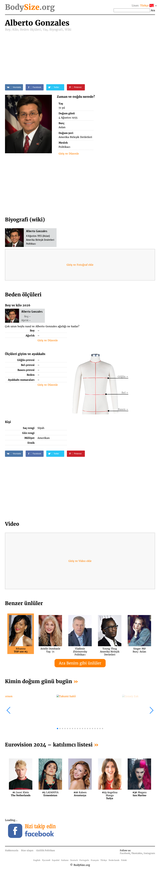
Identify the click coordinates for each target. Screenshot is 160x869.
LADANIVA (50, 794)
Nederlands (114, 860)
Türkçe (103, 860)
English (36, 860)
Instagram (149, 853)
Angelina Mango (109, 794)
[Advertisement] (80, 55)
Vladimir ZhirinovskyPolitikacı (80, 650)
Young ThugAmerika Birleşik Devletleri (109, 650)
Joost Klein (20, 794)
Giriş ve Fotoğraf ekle (80, 264)
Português (84, 860)
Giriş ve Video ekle (80, 560)
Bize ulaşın (27, 850)
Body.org (30, 7)
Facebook (125, 853)
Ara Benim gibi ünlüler (80, 663)
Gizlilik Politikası (45, 850)
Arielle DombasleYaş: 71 (50, 650)
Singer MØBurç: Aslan (139, 650)
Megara (139, 794)
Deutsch (74, 860)
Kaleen (80, 794)
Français (95, 860)
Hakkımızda (11, 850)
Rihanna (20, 650)
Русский (46, 860)
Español (55, 860)
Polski (124, 860)
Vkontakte (136, 853)
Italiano (64, 860)
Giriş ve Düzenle (69, 153)
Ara (153, 10)
